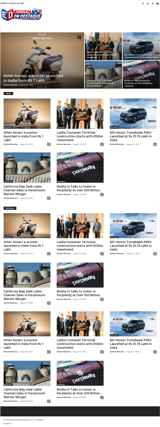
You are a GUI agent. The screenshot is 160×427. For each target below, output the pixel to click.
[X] (153, 4)
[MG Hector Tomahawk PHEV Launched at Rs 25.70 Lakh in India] (141, 46)
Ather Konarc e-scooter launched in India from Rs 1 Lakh (33, 78)
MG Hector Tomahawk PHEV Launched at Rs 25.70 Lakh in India (141, 56)
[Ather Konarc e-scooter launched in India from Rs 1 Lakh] (42, 60)
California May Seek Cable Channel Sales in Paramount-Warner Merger (100, 83)
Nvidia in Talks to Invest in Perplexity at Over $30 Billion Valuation (138, 83)
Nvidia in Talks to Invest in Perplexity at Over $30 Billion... (79, 188)
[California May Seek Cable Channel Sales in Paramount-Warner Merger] (103, 75)
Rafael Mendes (10, 85)
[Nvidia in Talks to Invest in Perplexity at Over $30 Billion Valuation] (141, 75)
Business (8, 127)
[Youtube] (157, 4)
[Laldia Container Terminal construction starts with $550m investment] (103, 46)
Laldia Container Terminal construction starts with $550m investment (101, 55)
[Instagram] (148, 4)
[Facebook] (143, 4)
